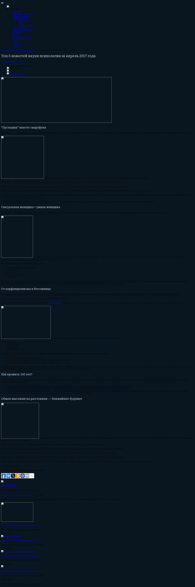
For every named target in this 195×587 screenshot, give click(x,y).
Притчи (16, 41)
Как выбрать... (8, 484)
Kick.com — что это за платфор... (16, 495)
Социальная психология (24, 30)
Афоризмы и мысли (22, 39)
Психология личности (23, 14)
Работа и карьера (21, 27)
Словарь (17, 43)
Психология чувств (21, 16)
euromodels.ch (54, 303)
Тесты (15, 34)
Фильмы (16, 32)
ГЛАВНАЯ (17, 11)
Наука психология (21, 36)
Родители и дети (26, 25)
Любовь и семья (20, 18)
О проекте (17, 46)
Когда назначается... (11, 486)
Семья (21, 23)
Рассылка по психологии (12, 61)
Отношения (23, 21)
